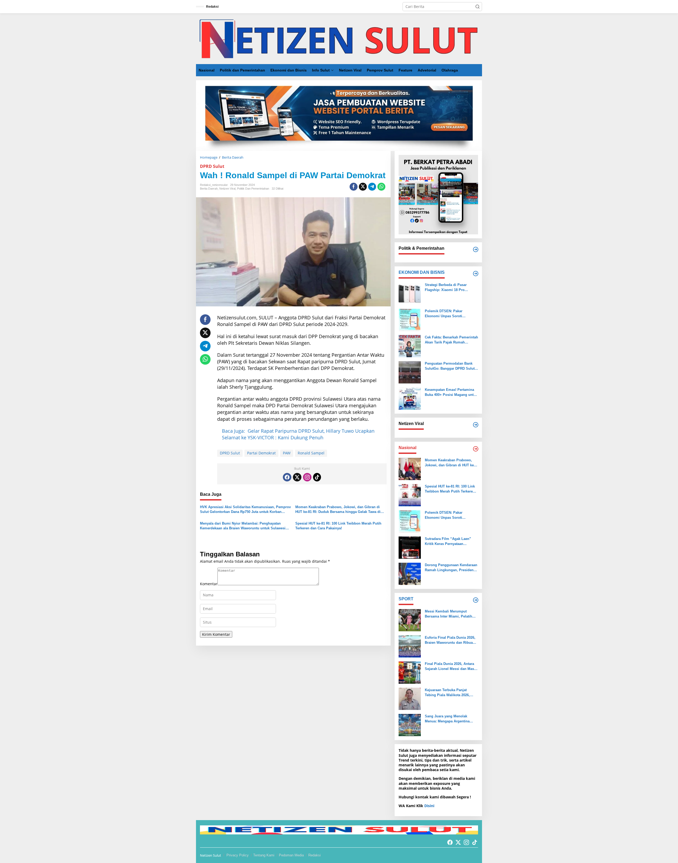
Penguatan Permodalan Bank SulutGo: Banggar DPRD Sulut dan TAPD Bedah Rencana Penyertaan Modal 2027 (450, 366)
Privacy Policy (237, 855)
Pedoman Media (291, 855)
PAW (287, 452)
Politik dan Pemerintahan (253, 188)
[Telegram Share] (372, 187)
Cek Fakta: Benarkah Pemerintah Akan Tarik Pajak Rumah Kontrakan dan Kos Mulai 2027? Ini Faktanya (451, 340)
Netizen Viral (227, 188)
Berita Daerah (209, 188)
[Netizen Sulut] (339, 38)
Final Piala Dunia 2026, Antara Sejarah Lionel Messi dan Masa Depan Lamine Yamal (450, 666)
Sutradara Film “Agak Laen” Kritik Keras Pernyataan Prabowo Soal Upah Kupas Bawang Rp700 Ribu (448, 541)
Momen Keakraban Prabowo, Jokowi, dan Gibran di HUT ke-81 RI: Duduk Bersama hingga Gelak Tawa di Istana (338, 509)
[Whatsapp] (381, 187)
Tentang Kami (263, 855)
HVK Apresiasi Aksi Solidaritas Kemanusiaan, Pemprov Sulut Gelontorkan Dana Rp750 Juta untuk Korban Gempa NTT (245, 509)
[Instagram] (307, 477)
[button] (477, 6)
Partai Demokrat (261, 452)
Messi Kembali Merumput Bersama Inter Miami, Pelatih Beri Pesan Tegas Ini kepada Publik (448, 614)
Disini (429, 805)
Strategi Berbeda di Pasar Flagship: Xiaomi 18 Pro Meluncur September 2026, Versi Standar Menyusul (451, 287)
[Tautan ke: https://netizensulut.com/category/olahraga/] (475, 600)
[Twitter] (297, 477)
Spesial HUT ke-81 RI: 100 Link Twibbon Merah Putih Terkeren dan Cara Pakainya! (338, 525)
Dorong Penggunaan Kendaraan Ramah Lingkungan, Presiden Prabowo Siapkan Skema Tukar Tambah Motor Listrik (451, 567)
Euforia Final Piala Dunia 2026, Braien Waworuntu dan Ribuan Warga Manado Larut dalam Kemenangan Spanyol (450, 640)
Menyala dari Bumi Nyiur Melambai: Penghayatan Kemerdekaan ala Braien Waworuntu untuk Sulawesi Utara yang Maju (243, 526)
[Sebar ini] (354, 187)
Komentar (208, 583)
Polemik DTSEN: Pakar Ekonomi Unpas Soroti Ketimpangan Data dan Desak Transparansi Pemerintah (449, 313)
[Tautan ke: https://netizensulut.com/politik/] (475, 249)
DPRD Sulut (212, 166)
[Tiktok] (317, 477)
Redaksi (314, 855)
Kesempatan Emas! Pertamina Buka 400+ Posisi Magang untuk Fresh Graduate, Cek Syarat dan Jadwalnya (451, 392)
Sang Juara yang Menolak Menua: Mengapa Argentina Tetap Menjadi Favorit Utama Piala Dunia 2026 (448, 718)
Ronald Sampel (311, 452)
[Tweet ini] (363, 187)
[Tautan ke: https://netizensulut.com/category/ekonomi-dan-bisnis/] (475, 273)
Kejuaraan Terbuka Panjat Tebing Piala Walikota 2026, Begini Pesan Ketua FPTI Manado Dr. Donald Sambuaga (450, 692)
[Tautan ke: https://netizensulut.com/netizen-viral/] (475, 425)
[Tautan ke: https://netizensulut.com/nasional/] (475, 449)
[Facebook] (287, 477)
